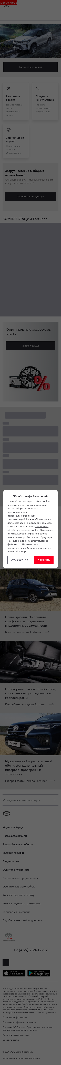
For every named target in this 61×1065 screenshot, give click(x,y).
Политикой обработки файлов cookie (27, 528)
